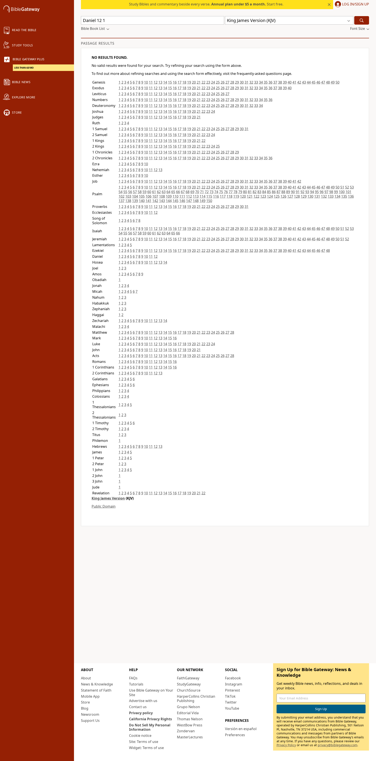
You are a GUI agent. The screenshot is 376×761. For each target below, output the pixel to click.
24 (213, 82)
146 (182, 200)
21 (199, 82)
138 (128, 200)
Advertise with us (143, 700)
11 (151, 82)
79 (240, 191)
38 (280, 82)
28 (232, 82)
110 (175, 196)
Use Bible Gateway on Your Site (151, 692)
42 (299, 82)
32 (251, 82)
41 (294, 82)
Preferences (235, 734)
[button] (351, 4)
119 (236, 196)
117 (223, 196)
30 (242, 82)
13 (160, 82)
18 (184, 82)
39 (285, 82)
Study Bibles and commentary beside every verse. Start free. (206, 4)
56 (130, 191)
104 (135, 196)
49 (333, 82)
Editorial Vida (188, 712)
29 (237, 82)
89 (288, 191)
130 (310, 196)
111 (182, 196)
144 (169, 200)
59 (144, 191)
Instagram (233, 684)
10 (146, 82)
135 (344, 196)
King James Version (108, 498)
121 (250, 196)
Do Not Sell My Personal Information (149, 727)
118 (229, 196)
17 (179, 82)
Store (85, 702)
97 (326, 191)
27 (227, 82)
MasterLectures (190, 737)
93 (307, 191)
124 (270, 196)
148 (196, 200)
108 (162, 196)
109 (169, 196)
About (86, 678)
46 (318, 82)
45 (314, 82)
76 (226, 191)
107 (155, 196)
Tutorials (136, 684)
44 (309, 82)
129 (304, 196)
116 (216, 196)
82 (255, 191)
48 (328, 82)
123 (263, 196)
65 (173, 191)
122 (256, 196)
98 (331, 191)
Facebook (233, 678)
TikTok (230, 696)
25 (218, 82)
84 (264, 191)
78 (235, 191)
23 (208, 82)
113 (196, 196)
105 (142, 196)
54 (121, 191)
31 (246, 82)
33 (256, 82)
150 (209, 200)
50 (337, 82)
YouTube (232, 708)
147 (189, 200)
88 (283, 191)
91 (298, 191)
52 (347, 187)
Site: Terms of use (143, 741)
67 (183, 191)
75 (221, 191)
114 (202, 196)
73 (211, 191)
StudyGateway (189, 684)
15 (170, 82)
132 (324, 196)
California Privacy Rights (150, 719)
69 (192, 191)
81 (250, 191)
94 (312, 191)
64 (168, 191)
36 (270, 82)
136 (351, 196)
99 (336, 191)
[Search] (361, 20)
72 (207, 191)
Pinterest (232, 690)
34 (261, 82)
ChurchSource (188, 690)
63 (164, 191)
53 (352, 187)
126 (283, 196)
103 (128, 196)
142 (155, 200)
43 (304, 82)
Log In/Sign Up (355, 4)
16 (175, 82)
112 (189, 196)
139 (135, 200)
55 (125, 191)
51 (342, 187)
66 (178, 191)
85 (269, 191)
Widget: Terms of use (146, 747)
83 (259, 191)
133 (331, 196)
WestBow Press (189, 725)
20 (194, 82)
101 (348, 191)
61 (154, 191)
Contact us (138, 706)
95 (317, 191)
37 (275, 82)
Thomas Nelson (190, 719)
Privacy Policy (286, 745)
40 (290, 82)
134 (337, 196)
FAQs (133, 678)
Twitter (231, 702)
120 (243, 196)
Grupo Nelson (188, 706)
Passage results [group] (97, 43)
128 (297, 196)
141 (148, 200)
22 (203, 82)
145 (175, 200)
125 (277, 196)
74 (216, 191)
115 (209, 196)
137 (121, 200)
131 (317, 196)
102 (121, 196)
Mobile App (90, 696)
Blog (84, 708)
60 (149, 191)
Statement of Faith (96, 690)
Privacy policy (141, 712)
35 (266, 82)
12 (156, 82)
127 (290, 196)
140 (142, 200)
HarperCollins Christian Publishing (196, 698)
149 (202, 200)
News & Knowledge (97, 684)
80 (245, 191)
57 (135, 191)
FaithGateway (188, 678)
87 (278, 191)
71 (202, 191)
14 (165, 82)
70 (197, 191)
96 (322, 191)
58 (140, 191)
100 (342, 191)
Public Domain (104, 506)
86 (274, 191)
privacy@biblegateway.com (337, 745)
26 (223, 82)
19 (189, 82)
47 (323, 82)
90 (293, 191)
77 (231, 191)
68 (188, 191)
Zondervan (186, 731)
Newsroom (90, 714)
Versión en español (241, 728)
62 (159, 191)
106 (148, 196)
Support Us (90, 720)
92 (302, 191)
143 (162, 200)
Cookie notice (140, 735)
